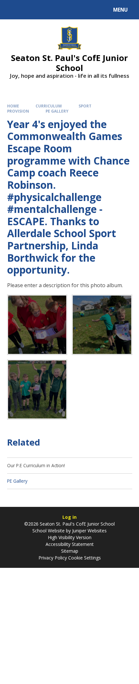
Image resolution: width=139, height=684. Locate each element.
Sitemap (69, 551)
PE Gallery (57, 111)
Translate (55, 11)
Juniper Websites (89, 531)
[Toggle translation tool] (29, 9)
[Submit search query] (81, 9)
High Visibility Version (69, 537)
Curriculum (49, 105)
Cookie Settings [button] (84, 558)
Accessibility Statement (70, 544)
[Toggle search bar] (13, 9)
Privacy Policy (52, 558)
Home (13, 105)
